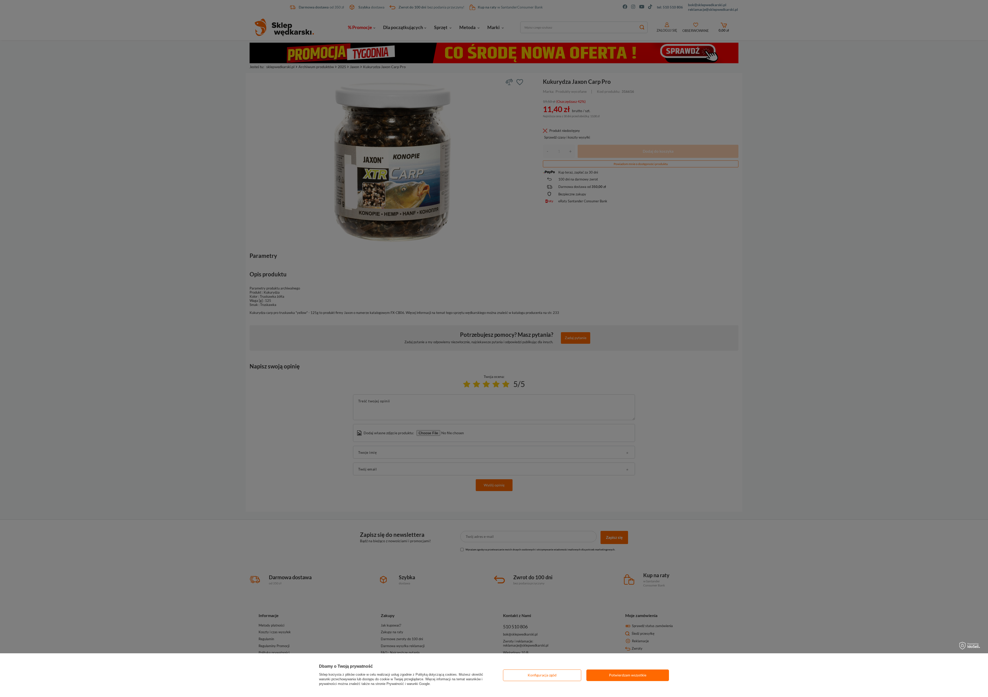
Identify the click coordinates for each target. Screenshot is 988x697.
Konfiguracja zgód (542, 675)
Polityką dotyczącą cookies (436, 674)
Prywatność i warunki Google (408, 684)
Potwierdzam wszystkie (627, 675)
